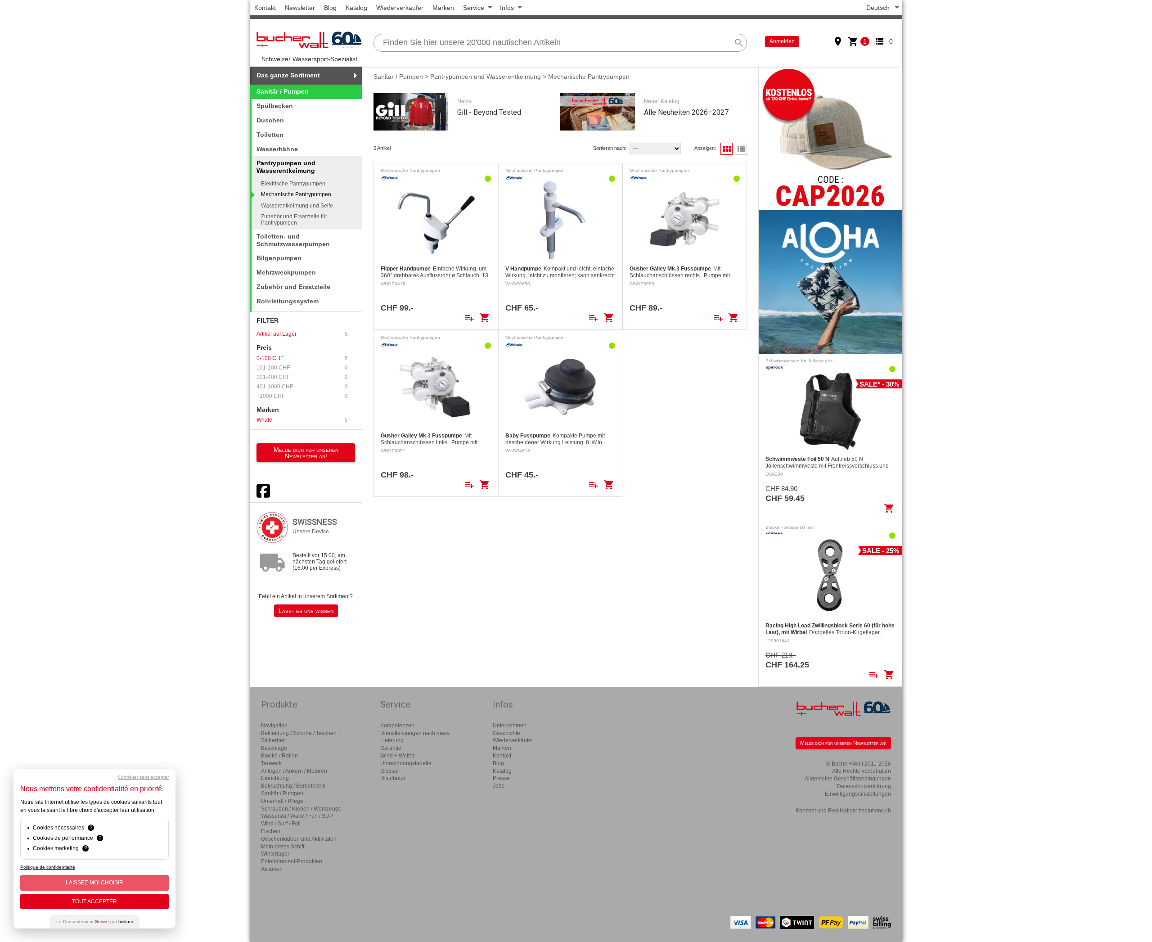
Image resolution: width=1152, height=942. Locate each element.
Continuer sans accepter (143, 777)
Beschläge (274, 748)
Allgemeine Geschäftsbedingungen (848, 778)
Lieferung (392, 740)
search (739, 42)
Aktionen (272, 869)
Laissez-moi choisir (94, 882)
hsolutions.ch (875, 810)
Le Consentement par (94, 921)
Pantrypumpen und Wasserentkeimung (485, 76)
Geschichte (506, 733)
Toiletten (270, 134)
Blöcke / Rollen (279, 756)
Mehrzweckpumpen (286, 272)
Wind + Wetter (397, 756)
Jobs (498, 786)
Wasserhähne (277, 149)
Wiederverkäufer (399, 7)
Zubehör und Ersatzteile (293, 286)
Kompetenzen (397, 725)
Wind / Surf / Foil (281, 823)
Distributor (392, 778)
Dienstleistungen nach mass (415, 733)
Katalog (356, 7)
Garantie (390, 748)
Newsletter (300, 7)
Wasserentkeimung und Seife (297, 206)
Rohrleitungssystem (287, 301)
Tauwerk (271, 763)
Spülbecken (274, 105)
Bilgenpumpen (279, 257)
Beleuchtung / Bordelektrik (293, 786)
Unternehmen (509, 725)
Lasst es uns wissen (306, 610)
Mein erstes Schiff (282, 846)
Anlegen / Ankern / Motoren (294, 771)
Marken (443, 7)
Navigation (274, 725)
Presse (501, 778)
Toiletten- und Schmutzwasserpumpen (293, 240)
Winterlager (275, 854)
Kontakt (265, 7)
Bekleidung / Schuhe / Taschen (299, 733)
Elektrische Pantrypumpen (293, 183)
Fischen (270, 831)
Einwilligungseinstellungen (858, 794)
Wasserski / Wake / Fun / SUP (297, 816)
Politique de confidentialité (47, 867)
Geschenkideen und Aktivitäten (299, 839)
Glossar (389, 771)
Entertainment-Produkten (291, 861)
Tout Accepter (94, 901)
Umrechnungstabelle (406, 763)
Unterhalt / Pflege (282, 801)
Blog (330, 7)
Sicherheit (273, 740)
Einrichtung (275, 778)
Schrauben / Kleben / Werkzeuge (301, 809)
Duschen (270, 120)
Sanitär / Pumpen (282, 91)
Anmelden (782, 41)
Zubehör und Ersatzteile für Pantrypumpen (294, 219)
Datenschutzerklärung (864, 786)
